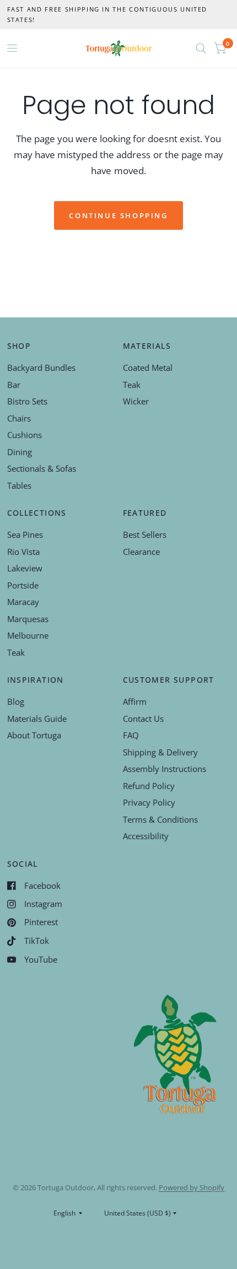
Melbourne (28, 635)
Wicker (136, 401)
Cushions (24, 434)
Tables (19, 485)
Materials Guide (37, 718)
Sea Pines (25, 534)
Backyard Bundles (41, 367)
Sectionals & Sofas (41, 468)
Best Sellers (144, 534)
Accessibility (146, 835)
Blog (15, 701)
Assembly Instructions (164, 768)
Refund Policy (149, 785)
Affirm (135, 701)
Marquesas (28, 618)
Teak (132, 384)
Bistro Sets (27, 401)
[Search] (201, 48)
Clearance (141, 551)
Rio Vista (23, 551)
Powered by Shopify (191, 1187)
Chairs (19, 418)
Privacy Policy (149, 802)
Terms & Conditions (160, 819)
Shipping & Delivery (160, 752)
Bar (13, 384)
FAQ (131, 735)
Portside (23, 585)
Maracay (23, 601)
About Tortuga (34, 735)
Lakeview (24, 568)
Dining (19, 451)
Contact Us (143, 718)
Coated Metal (148, 367)
